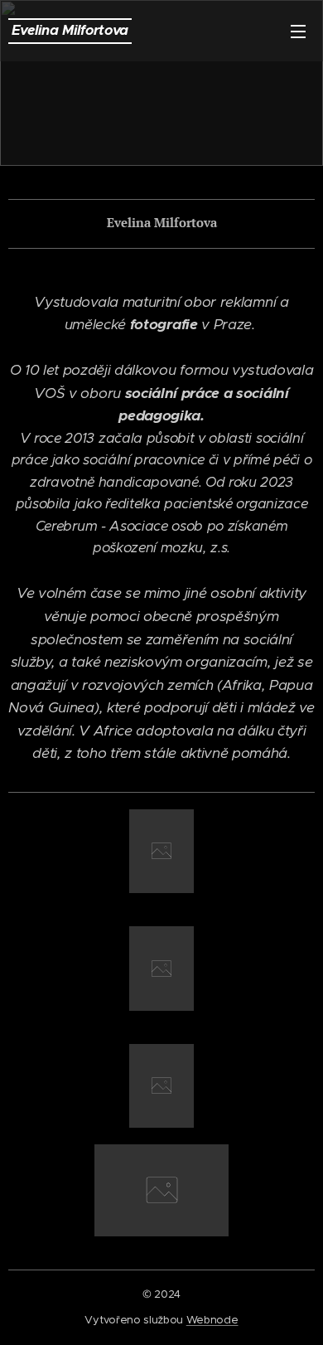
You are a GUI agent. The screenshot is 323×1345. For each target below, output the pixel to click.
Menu (298, 30)
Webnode (212, 1320)
